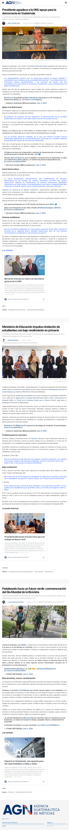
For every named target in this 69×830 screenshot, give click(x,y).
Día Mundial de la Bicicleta (24, 792)
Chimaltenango (8, 343)
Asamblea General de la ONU (17, 309)
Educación (26, 343)
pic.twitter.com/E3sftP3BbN (14, 671)
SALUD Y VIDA (60, 602)
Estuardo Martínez (13, 340)
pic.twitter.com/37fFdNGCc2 (48, 725)
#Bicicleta (27, 718)
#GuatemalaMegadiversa (46, 669)
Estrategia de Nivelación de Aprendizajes (21, 571)
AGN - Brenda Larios (14, 23)
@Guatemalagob (46, 208)
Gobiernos (26, 690)
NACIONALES (33, 343)
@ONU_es (17, 99)
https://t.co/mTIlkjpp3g (33, 99)
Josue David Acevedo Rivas (16, 602)
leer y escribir (39, 571)
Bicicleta (11, 792)
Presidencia (49, 23)
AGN (23, 645)
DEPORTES (41, 602)
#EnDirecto (8, 98)
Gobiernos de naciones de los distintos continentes (19, 190)
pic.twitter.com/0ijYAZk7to (14, 210)
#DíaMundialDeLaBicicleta (14, 669)
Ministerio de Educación (30, 392)
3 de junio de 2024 (27, 23)
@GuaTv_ (58, 208)
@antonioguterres (17, 158)
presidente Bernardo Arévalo (38, 66)
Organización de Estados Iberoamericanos (29, 398)
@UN (52, 204)
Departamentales (18, 343)
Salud (54, 602)
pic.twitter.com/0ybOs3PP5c (15, 161)
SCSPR (4, 826)
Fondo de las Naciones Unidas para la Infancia (33, 400)
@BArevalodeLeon (31, 98)
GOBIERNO (37, 23)
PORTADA (43, 23)
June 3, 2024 (42, 103)
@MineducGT (21, 425)
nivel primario (49, 571)
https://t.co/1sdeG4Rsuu (13, 427)
